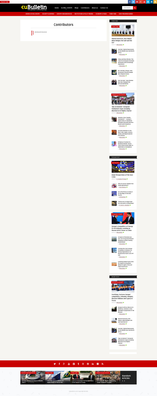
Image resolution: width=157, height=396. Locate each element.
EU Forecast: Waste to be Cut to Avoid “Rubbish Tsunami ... (106, 381)
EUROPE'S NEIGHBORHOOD (28, 373)
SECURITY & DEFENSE (48, 14)
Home (57, 8)
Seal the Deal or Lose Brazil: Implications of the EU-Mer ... (55, 381)
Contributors (85, 8)
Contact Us (104, 8)
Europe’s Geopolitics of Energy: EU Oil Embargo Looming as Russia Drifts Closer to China (122, 228)
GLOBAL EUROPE (66, 8)
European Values (51, 379)
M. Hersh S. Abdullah (124, 205)
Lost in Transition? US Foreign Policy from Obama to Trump (82, 381)
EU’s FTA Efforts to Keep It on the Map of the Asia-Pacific (125, 193)
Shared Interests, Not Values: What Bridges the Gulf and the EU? (122, 41)
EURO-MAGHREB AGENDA (126, 14)
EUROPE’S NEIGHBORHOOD (64, 14)
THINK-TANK (112, 14)
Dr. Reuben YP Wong (121, 179)
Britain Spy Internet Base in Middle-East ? (32, 381)
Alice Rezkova (122, 187)
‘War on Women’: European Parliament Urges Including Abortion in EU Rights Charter (122, 109)
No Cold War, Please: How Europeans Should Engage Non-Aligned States (125, 72)
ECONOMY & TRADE (101, 14)
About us (95, 8)
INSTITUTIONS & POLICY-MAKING (84, 14)
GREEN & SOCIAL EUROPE (33, 14)
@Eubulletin (119, 44)
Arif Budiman (122, 197)
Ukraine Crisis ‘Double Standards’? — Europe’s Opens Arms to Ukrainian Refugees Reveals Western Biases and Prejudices (125, 121)
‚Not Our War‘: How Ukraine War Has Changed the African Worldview (125, 82)
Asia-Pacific (115, 163)
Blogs (76, 8)
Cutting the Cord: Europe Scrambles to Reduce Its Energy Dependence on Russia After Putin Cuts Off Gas (125, 252)
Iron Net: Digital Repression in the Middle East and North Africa (126, 51)
